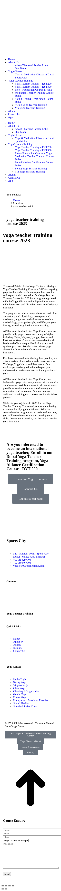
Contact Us (14, 114)
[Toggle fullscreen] (9, 885)
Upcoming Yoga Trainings (30, 479)
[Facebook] (10, 594)
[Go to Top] (30, 815)
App (10, 117)
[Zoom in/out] (13, 885)
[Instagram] (20, 594)
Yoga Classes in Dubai (30, 741)
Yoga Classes (15, 71)
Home (11, 59)
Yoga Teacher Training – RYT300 (33, 86)
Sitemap (30, 752)
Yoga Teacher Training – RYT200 (33, 83)
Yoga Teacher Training (20, 80)
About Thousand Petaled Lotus (31, 65)
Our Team (20, 68)
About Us (13, 62)
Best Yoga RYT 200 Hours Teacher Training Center (31, 734)
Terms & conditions (30, 747)
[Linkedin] (29, 594)
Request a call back (31, 498)
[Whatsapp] (38, 594)
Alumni (12, 111)
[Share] (6, 885)
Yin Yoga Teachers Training (30, 108)
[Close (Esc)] (2, 885)
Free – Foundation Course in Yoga (33, 89)
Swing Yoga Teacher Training (31, 104)
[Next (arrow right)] (6, 888)
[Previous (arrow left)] (2, 888)
